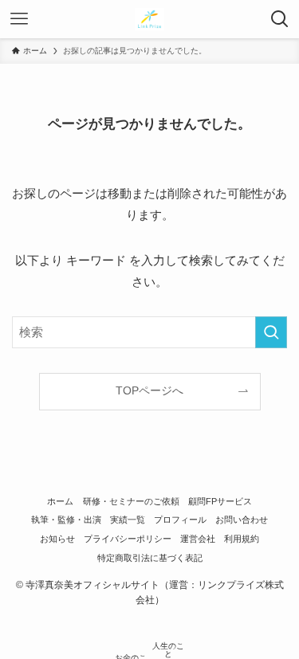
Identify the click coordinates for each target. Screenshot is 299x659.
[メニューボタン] (19, 19)
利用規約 (241, 538)
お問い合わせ (241, 519)
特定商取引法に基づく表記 (150, 558)
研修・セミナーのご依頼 (131, 501)
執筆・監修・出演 (66, 519)
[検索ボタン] (280, 19)
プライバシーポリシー (127, 538)
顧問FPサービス (220, 501)
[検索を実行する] (271, 332)
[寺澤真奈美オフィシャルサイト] (149, 19)
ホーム (60, 501)
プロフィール (180, 519)
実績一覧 (127, 519)
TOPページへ (149, 391)
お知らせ (57, 538)
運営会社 (197, 538)
